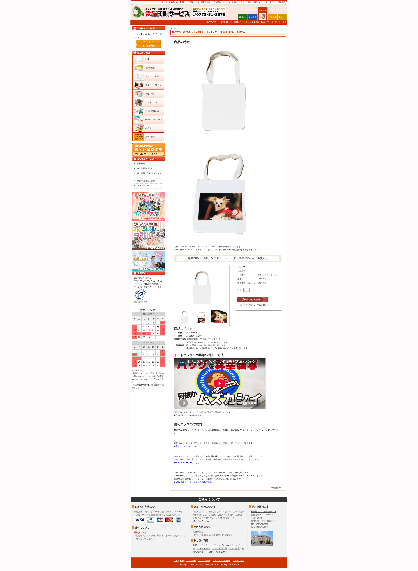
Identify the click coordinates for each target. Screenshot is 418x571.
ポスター (149, 128)
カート (282, 22)
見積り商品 (150, 136)
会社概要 (141, 163)
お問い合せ (191, 560)
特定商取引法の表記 (146, 181)
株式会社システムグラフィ (263, 511)
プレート (282, 17)
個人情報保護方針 (145, 168)
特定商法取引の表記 (221, 560)
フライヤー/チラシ (153, 85)
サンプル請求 (204, 560)
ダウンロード (226, 22)
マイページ (272, 22)
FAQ (263, 22)
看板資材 (243, 17)
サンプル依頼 (253, 22)
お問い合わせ (240, 22)
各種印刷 (262, 17)
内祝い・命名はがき (154, 119)
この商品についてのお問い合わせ (258, 305)
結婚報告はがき (152, 111)
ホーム (173, 28)
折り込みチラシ (228, 545)
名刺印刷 (272, 17)
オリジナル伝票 (152, 76)
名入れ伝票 (150, 68)
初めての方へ (212, 22)
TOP (175, 560)
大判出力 (252, 17)
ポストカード (151, 102)
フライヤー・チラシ (208, 545)
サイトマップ (143, 186)
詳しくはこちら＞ (201, 521)
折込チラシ (150, 94)
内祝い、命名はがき (217, 551)
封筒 (147, 59)
